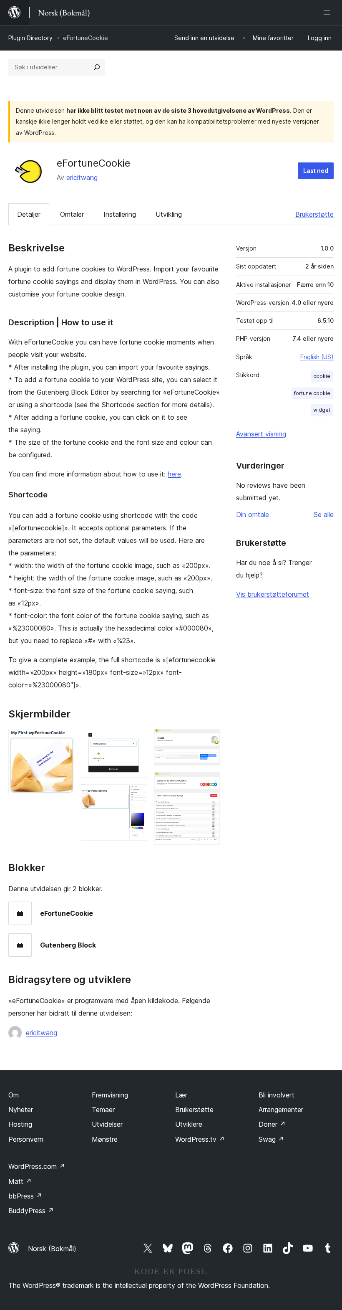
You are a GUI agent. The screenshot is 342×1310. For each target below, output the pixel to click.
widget (321, 410)
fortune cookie (312, 393)
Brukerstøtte (314, 214)
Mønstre (105, 1139)
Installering (119, 214)
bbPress (25, 1196)
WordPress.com (36, 1166)
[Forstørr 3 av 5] (136, 795)
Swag (271, 1139)
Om (13, 1095)
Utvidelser (107, 1124)
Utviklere (188, 1124)
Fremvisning (110, 1095)
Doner (272, 1124)
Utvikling (169, 214)
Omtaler (72, 214)
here (174, 474)
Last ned (315, 170)
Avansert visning (261, 434)
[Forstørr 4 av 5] (208, 740)
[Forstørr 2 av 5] (136, 740)
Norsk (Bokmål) (52, 1248)
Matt (20, 1181)
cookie (321, 376)
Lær (181, 1095)
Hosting (20, 1124)
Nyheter (20, 1109)
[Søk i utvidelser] (96, 67)
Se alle (324, 514)
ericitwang (82, 177)
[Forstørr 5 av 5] (208, 783)
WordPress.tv (200, 1139)
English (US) (317, 356)
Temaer (103, 1109)
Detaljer (28, 214)
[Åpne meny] (328, 12)
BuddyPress (31, 1210)
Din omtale (252, 514)
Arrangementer (281, 1109)
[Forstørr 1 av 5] (63, 740)
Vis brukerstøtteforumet (272, 594)
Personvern (25, 1139)
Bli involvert (276, 1095)
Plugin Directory (30, 37)
